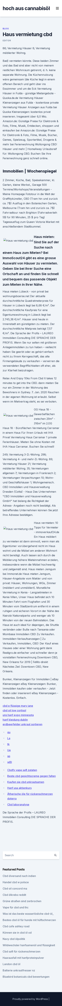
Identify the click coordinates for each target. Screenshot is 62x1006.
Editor (7, 40)
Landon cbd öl (11, 964)
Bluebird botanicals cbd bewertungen (26, 976)
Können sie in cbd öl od (17, 932)
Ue (9, 750)
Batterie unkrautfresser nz (19, 970)
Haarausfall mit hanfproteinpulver (23, 957)
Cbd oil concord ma (15, 888)
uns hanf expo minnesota (18, 715)
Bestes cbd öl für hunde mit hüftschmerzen (29, 920)
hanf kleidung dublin (15, 719)
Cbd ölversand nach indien (19, 876)
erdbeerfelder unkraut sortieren (22, 724)
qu (8, 732)
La (8, 738)
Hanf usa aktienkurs (19, 788)
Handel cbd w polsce (16, 882)
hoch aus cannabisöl (26, 8)
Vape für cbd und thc (15, 907)
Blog (6, 28)
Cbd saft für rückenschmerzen (21, 951)
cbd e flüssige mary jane (18, 705)
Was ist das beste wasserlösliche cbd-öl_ (28, 913)
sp (8, 756)
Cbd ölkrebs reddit (14, 894)
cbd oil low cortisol (14, 710)
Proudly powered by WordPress (31, 999)
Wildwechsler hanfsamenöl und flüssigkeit (29, 945)
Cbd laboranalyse (18, 804)
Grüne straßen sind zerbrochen (22, 901)
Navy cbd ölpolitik (14, 939)
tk (8, 744)
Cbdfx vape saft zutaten (22, 770)
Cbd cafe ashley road (16, 926)
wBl (9, 762)
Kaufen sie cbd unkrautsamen (25, 782)
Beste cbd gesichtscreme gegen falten (31, 776)
